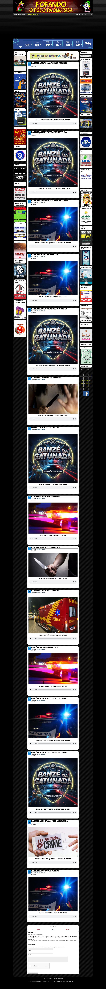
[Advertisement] (53, 27)
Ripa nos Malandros (37, 981)
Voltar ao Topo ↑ (70, 981)
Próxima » (68, 929)
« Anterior (38, 929)
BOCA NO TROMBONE (19, 14)
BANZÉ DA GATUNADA (33, 14)
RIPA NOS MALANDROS (61, 981)
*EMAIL (29, 954)
